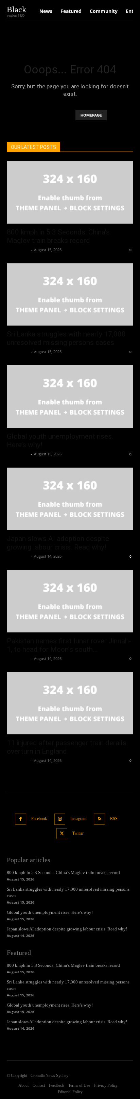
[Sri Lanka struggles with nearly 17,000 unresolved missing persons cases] (70, 294)
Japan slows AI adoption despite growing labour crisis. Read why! (58, 543)
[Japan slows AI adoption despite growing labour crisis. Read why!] (70, 499)
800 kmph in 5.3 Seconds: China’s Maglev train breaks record (58, 236)
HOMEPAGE (91, 115)
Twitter (78, 833)
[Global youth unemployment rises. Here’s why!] (70, 396)
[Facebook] (20, 819)
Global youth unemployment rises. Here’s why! (50, 912)
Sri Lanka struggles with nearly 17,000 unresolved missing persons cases (66, 338)
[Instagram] (60, 819)
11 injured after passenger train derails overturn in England (66, 747)
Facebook (39, 818)
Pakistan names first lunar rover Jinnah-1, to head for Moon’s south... (69, 645)
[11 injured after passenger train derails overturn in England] (70, 703)
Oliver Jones (18, 249)
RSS (114, 818)
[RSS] (99, 819)
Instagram (78, 818)
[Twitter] (62, 833)
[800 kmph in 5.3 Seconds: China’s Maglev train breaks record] (70, 192)
